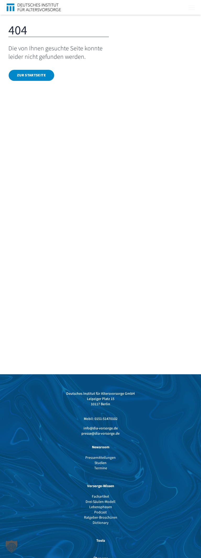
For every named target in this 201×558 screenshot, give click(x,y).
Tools (100, 540)
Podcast (100, 512)
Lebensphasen (100, 507)
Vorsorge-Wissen (100, 486)
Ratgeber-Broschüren (100, 517)
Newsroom (100, 447)
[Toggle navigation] (191, 7)
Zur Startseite (31, 75)
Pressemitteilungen (100, 457)
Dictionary (101, 522)
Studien (100, 463)
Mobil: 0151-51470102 (101, 419)
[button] (11, 546)
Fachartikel (100, 496)
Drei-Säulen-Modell (100, 501)
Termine (100, 468)
